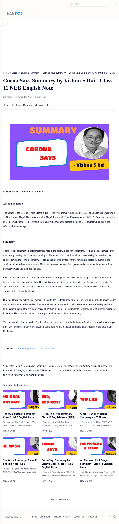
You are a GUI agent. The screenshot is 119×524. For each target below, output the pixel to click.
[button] (114, 3)
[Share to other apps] (47, 105)
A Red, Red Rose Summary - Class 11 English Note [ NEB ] (58, 415)
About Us (92, 516)
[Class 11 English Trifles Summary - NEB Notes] (98, 399)
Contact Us (78, 516)
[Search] (109, 13)
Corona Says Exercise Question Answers (37, 348)
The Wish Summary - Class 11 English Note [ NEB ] (20, 462)
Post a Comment (59, 499)
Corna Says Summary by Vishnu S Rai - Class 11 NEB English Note (57, 464)
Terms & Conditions (40, 516)
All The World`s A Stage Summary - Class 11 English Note (96, 464)
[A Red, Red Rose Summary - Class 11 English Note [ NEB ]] (59, 399)
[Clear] (107, 4)
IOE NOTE (16, 516)
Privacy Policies (62, 516)
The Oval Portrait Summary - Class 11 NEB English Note (20, 415)
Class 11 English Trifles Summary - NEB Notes (93, 415)
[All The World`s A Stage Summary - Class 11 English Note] (98, 446)
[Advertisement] (59, 43)
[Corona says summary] (59, 152)
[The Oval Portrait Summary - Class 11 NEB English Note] (21, 399)
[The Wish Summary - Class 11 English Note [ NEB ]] (21, 446)
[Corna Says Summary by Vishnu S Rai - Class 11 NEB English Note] (59, 446)
